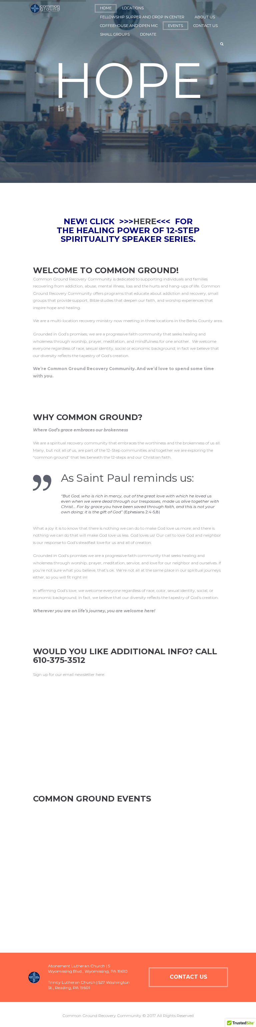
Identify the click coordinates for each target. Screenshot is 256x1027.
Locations (133, 8)
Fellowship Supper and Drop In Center (142, 17)
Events (175, 25)
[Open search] (222, 44)
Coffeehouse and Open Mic (129, 25)
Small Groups (115, 34)
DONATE (148, 34)
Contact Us (205, 25)
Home (106, 8)
